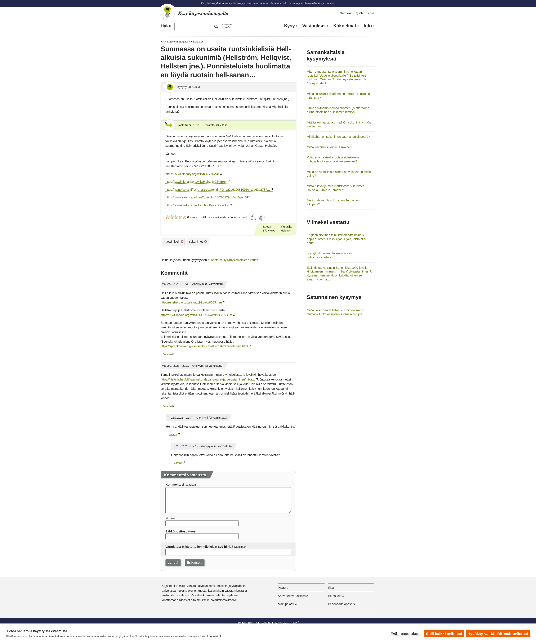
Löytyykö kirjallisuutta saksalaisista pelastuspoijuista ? (329, 255)
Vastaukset (314, 25)
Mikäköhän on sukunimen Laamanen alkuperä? (338, 136)
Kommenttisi (174, 484)
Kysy (289, 25)
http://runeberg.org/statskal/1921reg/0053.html (191, 302)
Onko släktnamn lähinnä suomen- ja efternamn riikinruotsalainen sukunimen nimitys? (338, 110)
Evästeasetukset (405, 634)
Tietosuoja (334, 596)
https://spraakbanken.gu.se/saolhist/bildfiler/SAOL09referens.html (204, 346)
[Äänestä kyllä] (253, 217)
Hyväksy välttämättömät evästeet (498, 634)
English (358, 13)
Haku (166, 25)
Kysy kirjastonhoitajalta (174, 41)
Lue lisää (212, 636)
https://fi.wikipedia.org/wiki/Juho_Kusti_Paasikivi (197, 205)
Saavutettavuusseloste (293, 596)
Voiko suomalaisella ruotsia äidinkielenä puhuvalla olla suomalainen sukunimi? (333, 159)
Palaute (283, 587)
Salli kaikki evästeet (444, 634)
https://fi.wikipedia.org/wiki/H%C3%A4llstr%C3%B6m (196, 315)
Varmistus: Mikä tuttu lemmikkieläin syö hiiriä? (199, 546)
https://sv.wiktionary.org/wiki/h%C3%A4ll (192, 174)
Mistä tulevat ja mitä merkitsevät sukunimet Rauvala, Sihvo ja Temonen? (335, 188)
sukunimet (196, 241)
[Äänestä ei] (261, 218)
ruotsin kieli (171, 241)
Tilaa (331, 587)
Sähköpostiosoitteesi (180, 531)
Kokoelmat (344, 25)
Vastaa (167, 354)
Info (368, 25)
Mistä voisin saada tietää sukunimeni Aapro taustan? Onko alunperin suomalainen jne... (336, 312)
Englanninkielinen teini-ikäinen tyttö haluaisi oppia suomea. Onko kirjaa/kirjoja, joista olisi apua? (336, 238)
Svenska (345, 13)
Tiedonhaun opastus (341, 604)
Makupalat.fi (286, 604)
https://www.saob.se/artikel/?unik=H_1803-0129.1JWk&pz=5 (206, 197)
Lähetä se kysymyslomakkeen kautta (233, 260)
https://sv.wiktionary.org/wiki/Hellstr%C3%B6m (196, 181)
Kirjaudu (370, 13)
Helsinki (286, 230)
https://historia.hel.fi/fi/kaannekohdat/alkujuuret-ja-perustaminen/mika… (208, 379)
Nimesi (170, 518)
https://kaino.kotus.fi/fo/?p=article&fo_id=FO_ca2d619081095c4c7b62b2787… (217, 189)
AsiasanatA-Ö (227, 25)
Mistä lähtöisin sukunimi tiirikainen (329, 147)
